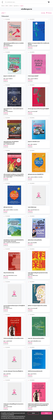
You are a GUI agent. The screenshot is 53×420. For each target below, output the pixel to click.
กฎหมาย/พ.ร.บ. (16, 5)
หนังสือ (6, 5)
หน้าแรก (2, 5)
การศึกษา (10, 5)
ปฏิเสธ (33, 413)
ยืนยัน (46, 413)
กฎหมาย (21, 5)
